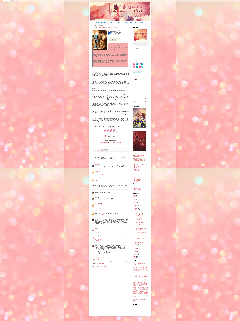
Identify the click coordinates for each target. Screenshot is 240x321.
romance (106, 150)
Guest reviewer (135, 275)
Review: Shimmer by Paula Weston (141, 217)
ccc (136, 270)
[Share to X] (105, 149)
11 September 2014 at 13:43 (99, 160)
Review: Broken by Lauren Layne (140, 234)
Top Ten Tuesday (145, 291)
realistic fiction (137, 285)
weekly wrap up (145, 293)
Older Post (127, 261)
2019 (135, 196)
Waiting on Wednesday (137, 293)
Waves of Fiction (137, 162)
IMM (133, 276)
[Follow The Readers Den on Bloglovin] (138, 71)
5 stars (139, 264)
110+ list (141, 262)
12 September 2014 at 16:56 (99, 200)
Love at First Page (137, 188)
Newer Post (94, 261)
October (136, 208)
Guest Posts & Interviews (127, 22)
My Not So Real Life (137, 179)
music (138, 279)
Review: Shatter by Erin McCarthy (140, 238)
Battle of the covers (139, 267)
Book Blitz (142, 268)
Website (102, 142)
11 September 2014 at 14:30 (99, 168)
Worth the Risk (114, 125)
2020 (135, 195)
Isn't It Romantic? (137, 156)
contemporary (137, 271)
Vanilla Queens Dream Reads (143, 292)
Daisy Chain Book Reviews (139, 183)
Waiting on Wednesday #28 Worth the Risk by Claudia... (141, 227)
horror (147, 275)
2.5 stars (146, 262)
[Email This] (103, 149)
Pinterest (119, 142)
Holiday (145, 275)
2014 (135, 204)
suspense (138, 291)
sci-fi (137, 288)
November (137, 206)
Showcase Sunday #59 (139, 213)
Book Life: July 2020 (137, 189)
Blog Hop (144, 267)
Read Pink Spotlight (140, 284)
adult (98, 150)
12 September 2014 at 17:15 (99, 208)
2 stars (143, 262)
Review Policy (103, 22)
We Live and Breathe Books (139, 155)
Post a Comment (96, 259)
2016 (135, 201)
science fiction (141, 288)
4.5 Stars (96, 150)
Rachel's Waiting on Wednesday (139, 283)
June (136, 247)
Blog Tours (118, 22)
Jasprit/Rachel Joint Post (137, 277)
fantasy (137, 274)
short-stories (146, 289)
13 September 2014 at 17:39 (99, 240)
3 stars (138, 263)
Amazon (110, 35)
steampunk (134, 291)
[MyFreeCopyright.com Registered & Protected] (140, 300)
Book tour (146, 268)
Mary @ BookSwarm (98, 183)
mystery (140, 279)
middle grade (135, 278)
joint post (142, 277)
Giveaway (142, 274)
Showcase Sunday (137, 290)
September (137, 209)
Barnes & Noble (115, 35)
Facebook (106, 142)
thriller (141, 291)
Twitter (110, 142)
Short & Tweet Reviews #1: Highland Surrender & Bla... (141, 229)
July (136, 245)
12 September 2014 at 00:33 (99, 187)
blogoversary (138, 268)
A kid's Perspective (145, 264)
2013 (135, 256)
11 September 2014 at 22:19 (99, 174)
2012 (135, 257)
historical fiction (140, 275)
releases (134, 287)
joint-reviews (146, 277)
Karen (96, 235)
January (136, 254)
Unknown (96, 171)
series (145, 288)
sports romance (145, 290)
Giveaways (136, 22)
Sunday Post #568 (137, 170)
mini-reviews (140, 278)
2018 (135, 198)
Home (92, 22)
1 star (138, 262)
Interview (136, 276)
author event (142, 266)
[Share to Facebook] (106, 149)
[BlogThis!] (104, 149)
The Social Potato (100, 255)
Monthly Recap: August (139, 242)
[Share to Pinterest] (107, 149)
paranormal (144, 280)
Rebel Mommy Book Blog (138, 172)
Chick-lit (143, 270)
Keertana (96, 164)
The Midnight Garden (138, 175)
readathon (146, 284)
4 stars (146, 263)
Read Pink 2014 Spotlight (139, 222)
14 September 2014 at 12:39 (99, 257)
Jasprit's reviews (143, 276)
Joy (95, 228)
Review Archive (111, 22)
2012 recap (135, 263)
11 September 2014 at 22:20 (99, 180)
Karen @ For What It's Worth (99, 239)
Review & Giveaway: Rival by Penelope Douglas (140, 240)
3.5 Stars (142, 263)
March (136, 251)
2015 (135, 202)
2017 (135, 199)
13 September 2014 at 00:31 (99, 225)
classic (147, 270)
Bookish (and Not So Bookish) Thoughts (139, 269)
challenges (139, 270)
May (136, 248)
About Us (97, 22)
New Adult (145, 279)
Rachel (96, 191)
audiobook (138, 266)
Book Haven (136, 169)
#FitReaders (135, 262)
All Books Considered (138, 158)
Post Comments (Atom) (100, 263)
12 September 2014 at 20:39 (99, 214)
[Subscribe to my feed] (142, 67)
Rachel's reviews (102, 150)
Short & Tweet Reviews (140, 289)
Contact (141, 22)
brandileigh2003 (97, 211)
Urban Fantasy (135, 292)
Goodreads (114, 142)
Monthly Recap (145, 278)
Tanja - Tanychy (97, 203)
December (137, 205)
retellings (137, 287)
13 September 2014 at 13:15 (99, 232)
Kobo (119, 35)
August (136, 244)
